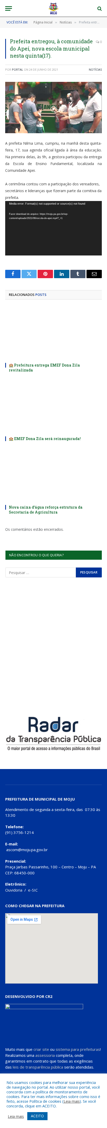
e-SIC (33, 890)
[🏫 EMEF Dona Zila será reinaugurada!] (53, 406)
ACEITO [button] (37, 1115)
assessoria (45, 1055)
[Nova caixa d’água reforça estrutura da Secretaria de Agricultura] (53, 475)
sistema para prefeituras (78, 1049)
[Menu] (8, 8)
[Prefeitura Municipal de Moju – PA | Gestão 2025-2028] (53, 8)
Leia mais (72, 1101)
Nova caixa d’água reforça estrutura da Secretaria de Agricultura (46, 510)
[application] (53, 228)
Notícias (95, 69)
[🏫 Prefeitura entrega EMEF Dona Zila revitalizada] (53, 332)
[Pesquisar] (99, 8)
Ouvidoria (13, 890)
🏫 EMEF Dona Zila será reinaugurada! (45, 438)
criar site (41, 1049)
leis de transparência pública (38, 1067)
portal (17, 69)
